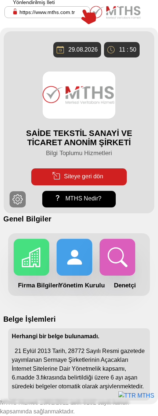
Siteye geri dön (82, 176)
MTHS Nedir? (82, 199)
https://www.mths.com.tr (47, 12)
